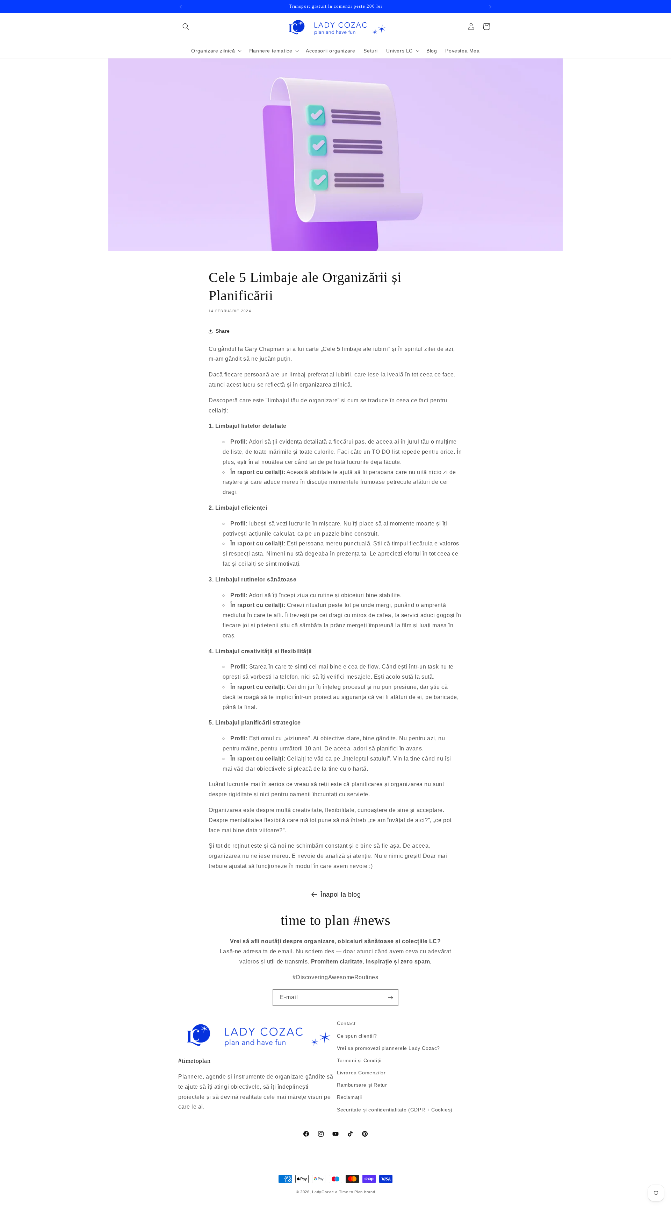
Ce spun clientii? (357, 1036)
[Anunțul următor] (490, 6)
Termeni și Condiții (359, 1060)
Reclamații (349, 1097)
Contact (346, 1023)
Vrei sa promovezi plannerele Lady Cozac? (388, 1048)
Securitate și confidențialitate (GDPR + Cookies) (395, 1109)
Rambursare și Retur (362, 1085)
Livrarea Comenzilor (361, 1072)
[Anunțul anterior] (180, 6)
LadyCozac (323, 1192)
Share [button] (223, 331)
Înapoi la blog (340, 894)
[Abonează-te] (390, 997)
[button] (186, 26)
